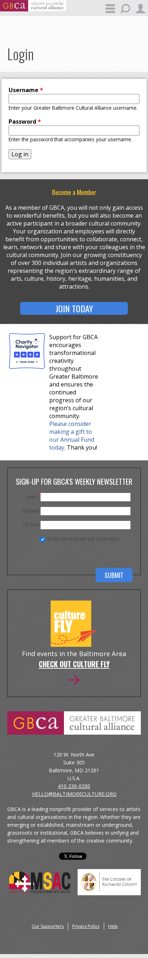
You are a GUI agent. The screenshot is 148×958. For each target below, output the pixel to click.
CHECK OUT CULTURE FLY (74, 664)
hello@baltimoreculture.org (74, 794)
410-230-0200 (74, 786)
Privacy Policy (86, 926)
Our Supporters (48, 926)
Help (113, 926)
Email (33, 496)
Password (25, 121)
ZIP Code (31, 524)
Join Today (74, 308)
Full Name (30, 510)
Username (26, 90)
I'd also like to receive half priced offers (84, 538)
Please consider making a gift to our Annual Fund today (71, 435)
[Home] (33, 9)
